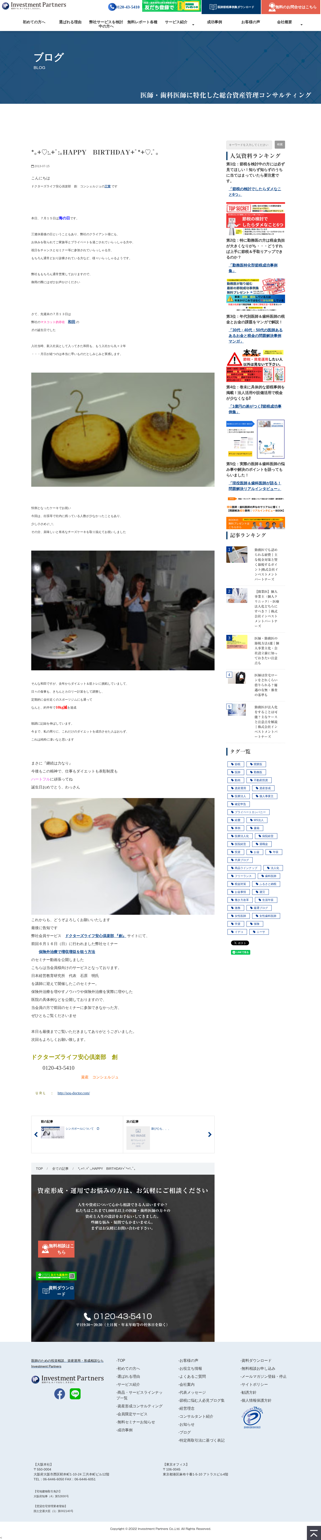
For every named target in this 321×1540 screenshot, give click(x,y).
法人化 (275, 868)
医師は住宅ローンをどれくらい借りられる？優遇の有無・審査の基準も (266, 685)
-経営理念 (186, 1408)
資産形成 (265, 788)
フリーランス (243, 876)
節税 (237, 764)
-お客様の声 (188, 1360)
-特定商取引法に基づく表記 (201, 1440)
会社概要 (284, 22)
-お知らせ (186, 1424)
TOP (39, 1168)
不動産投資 (261, 780)
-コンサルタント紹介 (195, 1416)
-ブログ (184, 1432)
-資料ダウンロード (256, 1360)
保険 (256, 924)
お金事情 (240, 892)
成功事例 (214, 22)
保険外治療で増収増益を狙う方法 (67, 952)
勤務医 (258, 772)
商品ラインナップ (246, 868)
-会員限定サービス (132, 1414)
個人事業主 (266, 796)
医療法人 (240, 796)
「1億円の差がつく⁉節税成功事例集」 (255, 409)
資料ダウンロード (61, 1291)
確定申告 (240, 804)
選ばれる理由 (70, 22)
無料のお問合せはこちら (296, 7)
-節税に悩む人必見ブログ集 (201, 1400)
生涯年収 (268, 900)
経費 (237, 820)
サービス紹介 (176, 22)
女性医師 (240, 916)
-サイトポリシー (254, 1384)
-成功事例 (124, 1430)
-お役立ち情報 (190, 1368)
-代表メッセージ (192, 1392)
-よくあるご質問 (192, 1376)
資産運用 (240, 788)
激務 (237, 908)
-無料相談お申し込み (257, 1368)
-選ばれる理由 (128, 1376)
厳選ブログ (261, 908)
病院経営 (268, 836)
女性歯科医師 (267, 916)
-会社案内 (186, 1384)
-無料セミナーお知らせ (135, 1422)
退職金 (263, 844)
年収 (275, 852)
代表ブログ (242, 860)
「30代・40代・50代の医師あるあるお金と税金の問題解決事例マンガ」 (256, 335)
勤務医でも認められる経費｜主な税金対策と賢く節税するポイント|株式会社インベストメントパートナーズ (266, 564)
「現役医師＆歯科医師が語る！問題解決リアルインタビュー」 (255, 486)
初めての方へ (34, 22)
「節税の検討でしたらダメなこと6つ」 (255, 192)
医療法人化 (242, 836)
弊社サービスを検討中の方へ (106, 24)
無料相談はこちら (61, 1248)
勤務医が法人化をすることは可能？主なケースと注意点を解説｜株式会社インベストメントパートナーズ (266, 722)
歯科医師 (270, 876)
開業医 (258, 764)
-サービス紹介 (128, 1384)
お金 (256, 852)
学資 (237, 924)
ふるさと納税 (267, 884)
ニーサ (261, 932)
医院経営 (240, 844)
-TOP (120, 1360)
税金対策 (240, 884)
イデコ (239, 932)
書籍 (256, 828)
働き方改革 (242, 900)
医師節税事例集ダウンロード (234, 7)
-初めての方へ (128, 1368)
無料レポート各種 (142, 22)
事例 (237, 828)
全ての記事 (60, 1168)
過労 (262, 892)
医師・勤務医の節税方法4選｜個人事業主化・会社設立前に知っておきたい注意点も (266, 651)
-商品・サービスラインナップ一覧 (139, 1395)
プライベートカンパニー (250, 812)
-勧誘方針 (248, 1392)
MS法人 (259, 820)
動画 (237, 780)
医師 (237, 772)
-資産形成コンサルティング (139, 1406)
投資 (237, 852)
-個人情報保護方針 (256, 1400)
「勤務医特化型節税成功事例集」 (253, 268)
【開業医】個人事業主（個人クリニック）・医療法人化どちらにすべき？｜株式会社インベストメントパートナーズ (266, 609)
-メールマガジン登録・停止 (263, 1376)
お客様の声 (250, 22)
